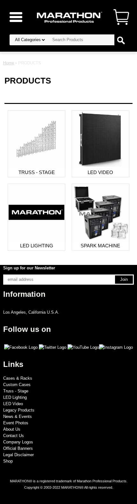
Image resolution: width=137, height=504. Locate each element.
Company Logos (18, 442)
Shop (8, 461)
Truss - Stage (15, 391)
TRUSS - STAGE (36, 172)
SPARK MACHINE (100, 245)
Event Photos (15, 422)
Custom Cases (17, 384)
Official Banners (18, 448)
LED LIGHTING (36, 245)
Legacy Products (18, 410)
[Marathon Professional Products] (68, 16)
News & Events (17, 416)
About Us (11, 429)
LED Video (13, 403)
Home (8, 63)
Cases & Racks (17, 378)
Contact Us (13, 435)
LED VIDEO (100, 172)
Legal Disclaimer (18, 454)
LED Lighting (15, 397)
